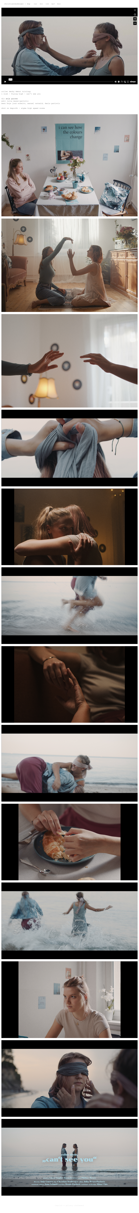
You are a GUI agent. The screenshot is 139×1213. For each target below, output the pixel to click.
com (47, 4)
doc (41, 4)
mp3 (53, 4)
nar (35, 4)
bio (59, 4)
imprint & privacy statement (69, 1205)
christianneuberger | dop (17, 4)
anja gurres (12, 99)
